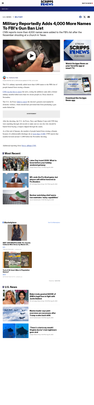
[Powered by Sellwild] (57, 280)
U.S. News (7, 17)
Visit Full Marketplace (54, 222)
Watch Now (87, 3)
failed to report (22, 102)
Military (19, 17)
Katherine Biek (13, 78)
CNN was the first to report (12, 92)
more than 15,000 (39, 134)
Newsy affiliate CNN (28, 145)
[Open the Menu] (2, 3)
